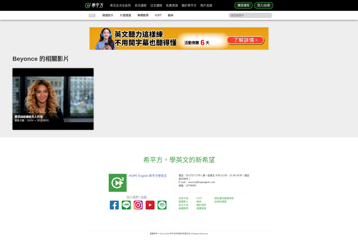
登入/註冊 (263, 5)
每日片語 (183, 205)
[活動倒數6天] (179, 48)
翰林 (170, 15)
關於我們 (201, 205)
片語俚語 (125, 15)
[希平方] (95, 5)
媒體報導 (201, 208)
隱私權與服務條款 (224, 198)
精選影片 (108, 15)
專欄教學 (143, 15)
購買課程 (243, 5)
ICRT (158, 15)
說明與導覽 (220, 201)
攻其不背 (183, 198)
